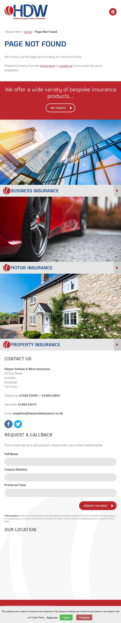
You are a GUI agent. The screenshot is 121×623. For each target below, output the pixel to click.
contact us (65, 66)
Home (28, 32)
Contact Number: (16, 469)
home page (47, 66)
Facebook (8, 424)
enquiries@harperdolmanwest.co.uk (38, 413)
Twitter (18, 424)
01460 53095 (28, 395)
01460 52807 (51, 395)
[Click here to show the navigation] (113, 12)
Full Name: (11, 454)
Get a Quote (58, 107)
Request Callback (95, 505)
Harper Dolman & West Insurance (26, 11)
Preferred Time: (15, 485)
